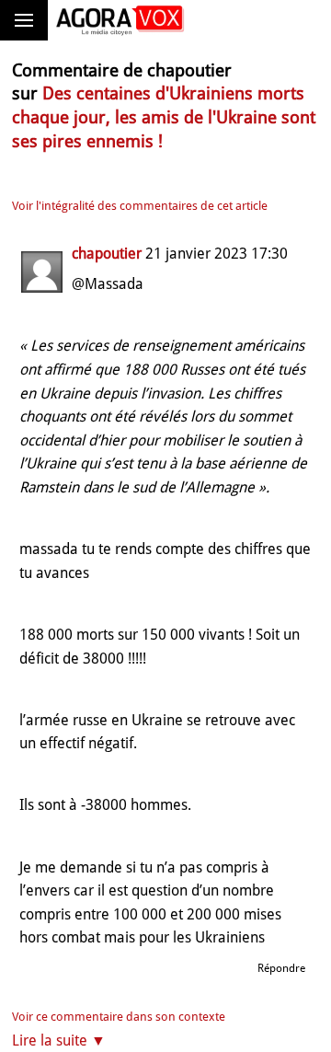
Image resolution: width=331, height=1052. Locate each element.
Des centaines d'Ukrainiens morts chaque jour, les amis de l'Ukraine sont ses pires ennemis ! (163, 117)
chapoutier (107, 253)
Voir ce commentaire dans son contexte (118, 1016)
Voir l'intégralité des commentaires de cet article (140, 206)
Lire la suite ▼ (59, 1040)
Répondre (281, 968)
